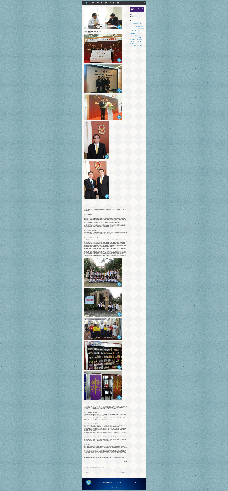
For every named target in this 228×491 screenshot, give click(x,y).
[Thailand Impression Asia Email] (135, 482)
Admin (97, 32)
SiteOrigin (113, 487)
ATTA (139, 23)
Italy (135, 30)
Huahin (135, 28)
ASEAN (134, 23)
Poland (131, 41)
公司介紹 (99, 3)
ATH (136, 23)
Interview (102, 467)
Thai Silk (140, 43)
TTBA (134, 45)
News (96, 467)
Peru (130, 39)
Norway (136, 37)
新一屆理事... (123, 472)
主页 (93, 3)
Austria (131, 24)
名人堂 (112, 3)
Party (140, 38)
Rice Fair (134, 41)
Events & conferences (90, 467)
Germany (138, 26)
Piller (141, 39)
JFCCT (138, 30)
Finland (131, 26)
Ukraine (136, 45)
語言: (118, 3)
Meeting (133, 34)
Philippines (138, 39)
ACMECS (131, 23)
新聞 (106, 3)
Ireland (132, 30)
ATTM (142, 23)
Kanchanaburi (132, 31)
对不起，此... (87, 472)
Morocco (138, 35)
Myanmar (142, 35)
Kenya (136, 31)
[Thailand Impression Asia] (86, 3)
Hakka (141, 26)
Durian (141, 24)
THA (137, 43)
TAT (135, 43)
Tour (131, 45)
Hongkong (131, 28)
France (134, 26)
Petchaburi (134, 39)
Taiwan (132, 43)
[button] (144, 3)
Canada (137, 24)
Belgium (134, 24)
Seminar (138, 41)
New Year (132, 38)
